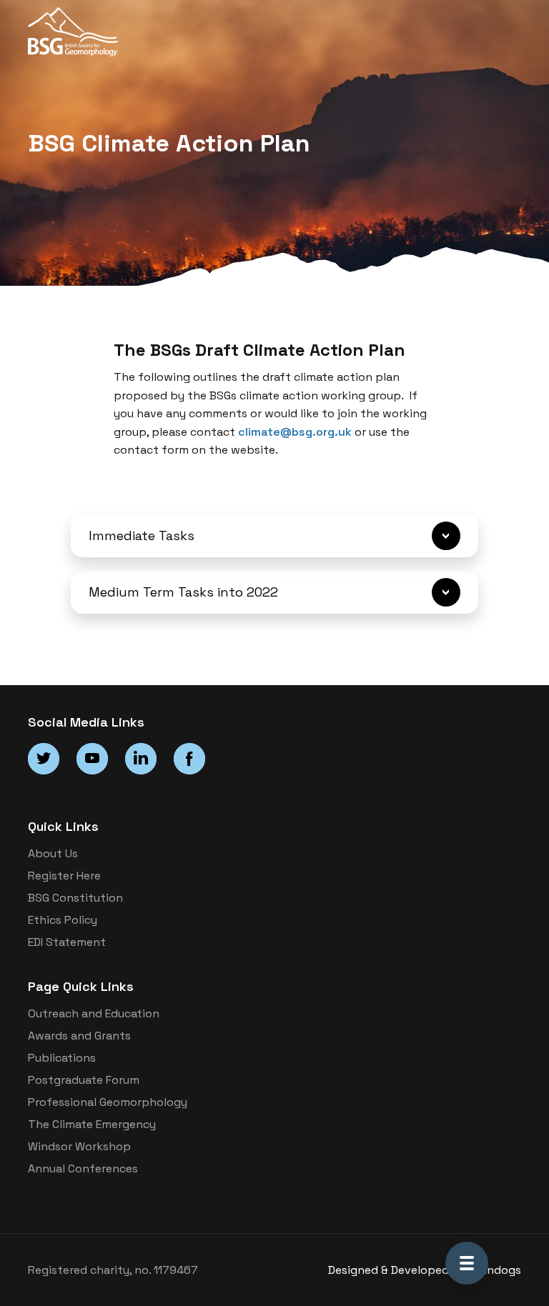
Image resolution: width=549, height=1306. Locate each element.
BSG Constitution (75, 897)
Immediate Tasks (141, 535)
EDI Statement (67, 941)
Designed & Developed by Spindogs (424, 1269)
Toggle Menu (466, 1263)
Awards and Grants (79, 1035)
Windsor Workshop (79, 1146)
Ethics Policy (62, 919)
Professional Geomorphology (107, 1102)
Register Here (64, 875)
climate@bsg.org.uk (295, 431)
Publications (62, 1057)
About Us (53, 853)
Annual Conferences (83, 1168)
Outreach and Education (93, 1013)
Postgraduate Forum (83, 1079)
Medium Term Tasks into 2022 (183, 592)
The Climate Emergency (92, 1124)
